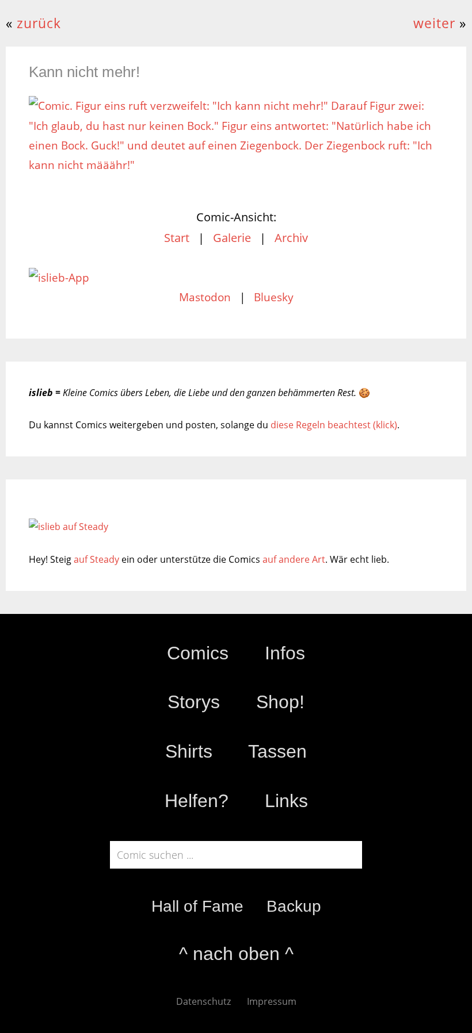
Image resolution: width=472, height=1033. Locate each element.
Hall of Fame (197, 906)
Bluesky (274, 297)
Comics (198, 653)
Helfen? (197, 800)
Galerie (232, 237)
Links (286, 800)
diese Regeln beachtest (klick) (334, 424)
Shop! (280, 702)
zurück (39, 23)
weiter (434, 23)
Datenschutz (203, 1001)
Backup (294, 906)
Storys (194, 702)
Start (176, 237)
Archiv (291, 237)
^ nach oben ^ (236, 953)
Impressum (271, 1001)
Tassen (277, 751)
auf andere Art (293, 559)
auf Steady (96, 559)
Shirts (188, 751)
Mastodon (205, 297)
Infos (285, 653)
